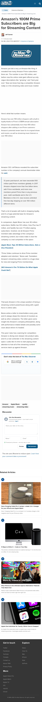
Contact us (6, 660)
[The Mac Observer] (6, 3)
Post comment (32, 446)
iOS (4, 685)
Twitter (5, 648)
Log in (16, 421)
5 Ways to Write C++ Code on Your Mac (14, 547)
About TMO (7, 663)
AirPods (24, 663)
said (5, 173)
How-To (24, 651)
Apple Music (15, 404)
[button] (35, 3)
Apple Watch (7, 679)
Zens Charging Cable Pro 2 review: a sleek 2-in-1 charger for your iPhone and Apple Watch (20, 507)
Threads (5, 657)
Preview (21, 446)
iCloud (5, 691)
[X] (27, 362)
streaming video (22, 407)
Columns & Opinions (17, 10)
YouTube (6, 654)
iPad (23, 660)
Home (6, 10)
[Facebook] (38, 362)
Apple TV (6, 682)
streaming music (8, 407)
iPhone (24, 657)
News (24, 648)
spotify (24, 404)
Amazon (5, 404)
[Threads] (32, 362)
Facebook (6, 651)
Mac (23, 654)
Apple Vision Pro (8, 676)
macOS (5, 688)
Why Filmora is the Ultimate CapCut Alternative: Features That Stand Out (20, 587)
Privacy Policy (7, 666)
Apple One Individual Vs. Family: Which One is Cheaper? (20, 626)
